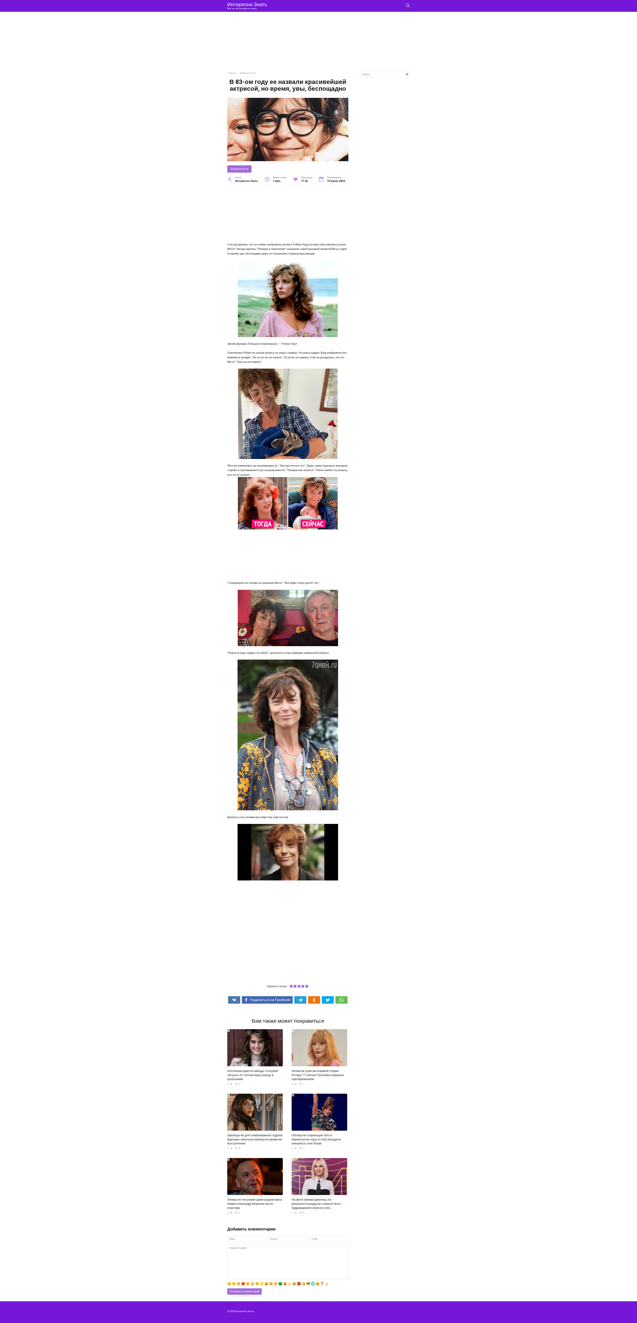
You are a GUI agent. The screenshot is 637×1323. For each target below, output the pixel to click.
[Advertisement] (318, 44)
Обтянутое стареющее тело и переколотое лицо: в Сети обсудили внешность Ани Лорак (316, 1139)
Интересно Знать (247, 4)
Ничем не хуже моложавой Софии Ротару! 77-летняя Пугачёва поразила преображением (318, 1075)
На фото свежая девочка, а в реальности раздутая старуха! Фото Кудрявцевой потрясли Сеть (316, 1203)
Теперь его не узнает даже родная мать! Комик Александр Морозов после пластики (254, 1203)
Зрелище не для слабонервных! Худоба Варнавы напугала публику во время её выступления (254, 1139)
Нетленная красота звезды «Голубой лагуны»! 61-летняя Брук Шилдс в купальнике (252, 1075)
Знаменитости (239, 168)
